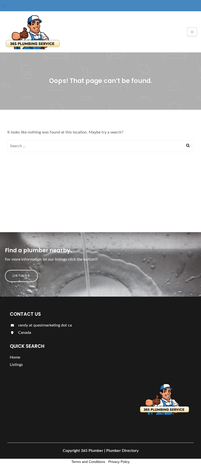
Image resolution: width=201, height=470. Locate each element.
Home (15, 357)
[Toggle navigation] (192, 31)
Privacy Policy (119, 462)
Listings (21, 276)
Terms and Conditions (88, 462)
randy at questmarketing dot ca (44, 325)
